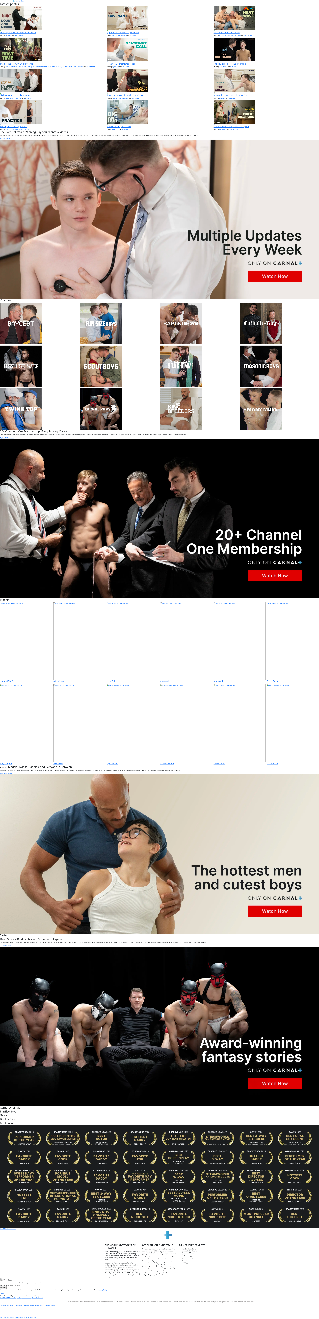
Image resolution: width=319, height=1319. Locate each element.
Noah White (125, 67)
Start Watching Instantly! (8, 1229)
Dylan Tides (34, 67)
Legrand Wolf (42, 67)
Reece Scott (72, 67)
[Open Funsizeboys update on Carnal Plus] (159, 62)
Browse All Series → (6, 946)
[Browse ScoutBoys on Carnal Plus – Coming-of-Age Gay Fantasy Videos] (119, 366)
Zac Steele (80, 67)
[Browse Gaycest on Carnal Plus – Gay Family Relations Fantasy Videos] (39, 323)
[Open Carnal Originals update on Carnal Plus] (52, 124)
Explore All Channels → (7, 438)
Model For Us (39, 1306)
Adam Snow (16, 67)
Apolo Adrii (230, 35)
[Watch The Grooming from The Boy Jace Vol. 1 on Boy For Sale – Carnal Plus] (266, 49)
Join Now (21, 1)
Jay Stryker (115, 35)
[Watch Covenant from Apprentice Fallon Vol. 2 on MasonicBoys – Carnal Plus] (159, 18)
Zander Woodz (90, 67)
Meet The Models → (6, 773)
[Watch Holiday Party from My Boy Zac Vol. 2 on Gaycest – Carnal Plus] (52, 80)
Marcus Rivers (234, 129)
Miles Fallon (123, 35)
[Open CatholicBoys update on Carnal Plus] (52, 30)
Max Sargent (19, 35)
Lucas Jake (222, 98)
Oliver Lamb (51, 67)
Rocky (27, 129)
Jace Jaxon (233, 67)
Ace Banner (222, 35)
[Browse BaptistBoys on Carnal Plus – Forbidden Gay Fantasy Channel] (199, 323)
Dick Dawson (223, 67)
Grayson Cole (9, 129)
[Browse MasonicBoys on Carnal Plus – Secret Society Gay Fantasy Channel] (279, 366)
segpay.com (210, 1302)
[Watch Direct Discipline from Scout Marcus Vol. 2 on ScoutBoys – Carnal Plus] (266, 112)
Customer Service (28, 1306)
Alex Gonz (8, 35)
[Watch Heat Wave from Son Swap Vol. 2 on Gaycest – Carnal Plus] (266, 18)
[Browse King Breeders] (199, 409)
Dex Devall (237, 35)
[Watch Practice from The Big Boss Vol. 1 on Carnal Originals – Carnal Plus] (52, 112)
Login (16, 1)
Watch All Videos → (6, 138)
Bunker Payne (25, 67)
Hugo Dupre (248, 35)
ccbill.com (226, 1302)
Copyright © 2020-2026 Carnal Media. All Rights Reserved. (18, 1317)
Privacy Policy (4, 1306)
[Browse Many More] (279, 409)
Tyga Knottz (135, 98)
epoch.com (218, 1302)
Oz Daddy (133, 35)
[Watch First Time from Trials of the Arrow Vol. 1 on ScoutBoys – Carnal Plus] (52, 49)
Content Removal (50, 1306)
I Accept (2, 1293)
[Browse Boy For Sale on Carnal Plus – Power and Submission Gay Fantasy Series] (39, 366)
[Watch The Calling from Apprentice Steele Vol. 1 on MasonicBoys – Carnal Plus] (266, 80)
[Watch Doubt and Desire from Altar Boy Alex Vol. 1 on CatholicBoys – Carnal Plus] (52, 18)
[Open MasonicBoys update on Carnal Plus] (159, 30)
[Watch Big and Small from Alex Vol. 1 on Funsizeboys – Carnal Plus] (159, 112)
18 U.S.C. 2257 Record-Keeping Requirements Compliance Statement (21, 1298)
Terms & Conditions (16, 1306)
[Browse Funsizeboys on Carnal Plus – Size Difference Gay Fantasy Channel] (119, 323)
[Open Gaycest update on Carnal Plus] (266, 30)
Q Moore (65, 67)
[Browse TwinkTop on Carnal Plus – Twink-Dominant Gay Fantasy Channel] (39, 409)
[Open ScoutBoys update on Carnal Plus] (52, 62)
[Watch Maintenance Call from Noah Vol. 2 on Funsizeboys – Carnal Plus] (159, 49)
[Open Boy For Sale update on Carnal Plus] (266, 62)
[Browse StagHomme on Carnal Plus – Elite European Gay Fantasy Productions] (199, 366)
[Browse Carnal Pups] (119, 409)
